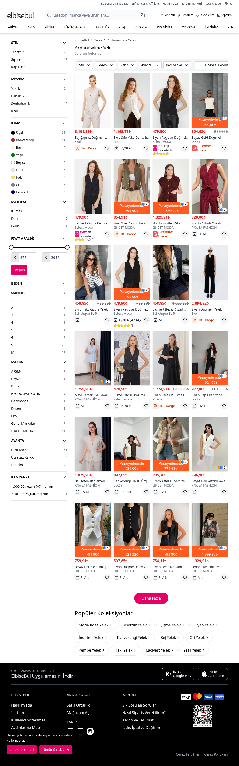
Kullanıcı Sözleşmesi (28, 720)
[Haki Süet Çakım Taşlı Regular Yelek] (132, 186)
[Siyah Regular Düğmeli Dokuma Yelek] (171, 100)
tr (230, 4)
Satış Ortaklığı (79, 705)
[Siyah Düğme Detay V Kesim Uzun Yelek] (132, 530)
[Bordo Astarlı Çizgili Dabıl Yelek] (210, 186)
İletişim (17, 712)
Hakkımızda (170, 4)
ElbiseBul (82, 40)
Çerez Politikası (216, 754)
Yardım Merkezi (192, 4)
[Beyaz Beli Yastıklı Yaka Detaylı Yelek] (210, 444)
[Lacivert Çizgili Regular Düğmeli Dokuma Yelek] (93, 186)
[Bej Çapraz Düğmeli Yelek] (93, 100)
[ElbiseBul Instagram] (90, 731)
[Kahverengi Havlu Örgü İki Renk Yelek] (132, 444)
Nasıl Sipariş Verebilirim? (144, 712)
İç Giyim (141, 27)
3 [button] (224, 210)
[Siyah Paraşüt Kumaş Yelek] (171, 358)
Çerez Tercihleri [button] (188, 754)
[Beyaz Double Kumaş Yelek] (93, 530)
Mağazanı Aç (78, 712)
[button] (143, 15)
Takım (30, 27)
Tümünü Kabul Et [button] (55, 749)
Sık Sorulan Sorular (139, 705)
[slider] (11, 247)
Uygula (19, 270)
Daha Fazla (151, 598)
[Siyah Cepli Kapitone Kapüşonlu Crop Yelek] (210, 358)
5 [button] (108, 381)
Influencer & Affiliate (145, 4)
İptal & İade (213, 4)
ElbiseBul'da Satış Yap (114, 4)
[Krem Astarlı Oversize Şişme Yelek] (171, 444)
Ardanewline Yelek (121, 40)
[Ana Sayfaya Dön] (20, 15)
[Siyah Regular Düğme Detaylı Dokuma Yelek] (132, 272)
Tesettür (101, 27)
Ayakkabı (188, 27)
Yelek (98, 40)
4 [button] (185, 204)
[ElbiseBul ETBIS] (202, 716)
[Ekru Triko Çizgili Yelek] (93, 272)
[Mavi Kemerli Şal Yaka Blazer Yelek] (93, 358)
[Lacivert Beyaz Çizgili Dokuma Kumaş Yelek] (171, 272)
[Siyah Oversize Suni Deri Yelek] (171, 530)
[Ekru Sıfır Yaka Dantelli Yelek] (132, 100)
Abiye (12, 27)
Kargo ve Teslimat (138, 720)
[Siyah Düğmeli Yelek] (210, 272)
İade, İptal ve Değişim (141, 727)
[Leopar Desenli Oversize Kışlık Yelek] (210, 530)
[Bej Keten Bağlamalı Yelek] (93, 444)
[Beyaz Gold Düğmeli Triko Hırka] (210, 100)
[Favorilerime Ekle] (107, 148)
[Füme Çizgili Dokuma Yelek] (132, 358)
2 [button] (224, 118)
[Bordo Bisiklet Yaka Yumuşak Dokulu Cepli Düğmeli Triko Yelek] (171, 186)
